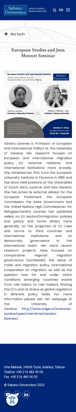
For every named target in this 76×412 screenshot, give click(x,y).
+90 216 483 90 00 (29, 372)
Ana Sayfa (18, 34)
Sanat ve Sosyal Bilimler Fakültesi (37, 10)
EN (61, 10)
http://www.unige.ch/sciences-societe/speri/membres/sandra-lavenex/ (38, 313)
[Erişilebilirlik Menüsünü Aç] (12, 400)
